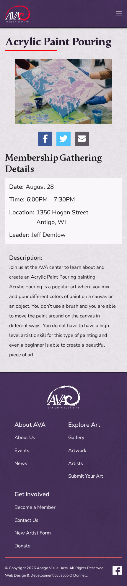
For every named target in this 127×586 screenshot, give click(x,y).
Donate (22, 545)
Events (21, 450)
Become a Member (35, 507)
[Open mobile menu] (119, 13)
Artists (75, 463)
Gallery (76, 437)
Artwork (77, 450)
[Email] (82, 139)
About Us (24, 437)
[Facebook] (45, 139)
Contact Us (26, 520)
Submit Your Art (85, 476)
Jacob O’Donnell (73, 575)
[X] (63, 139)
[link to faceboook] (117, 572)
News (20, 463)
